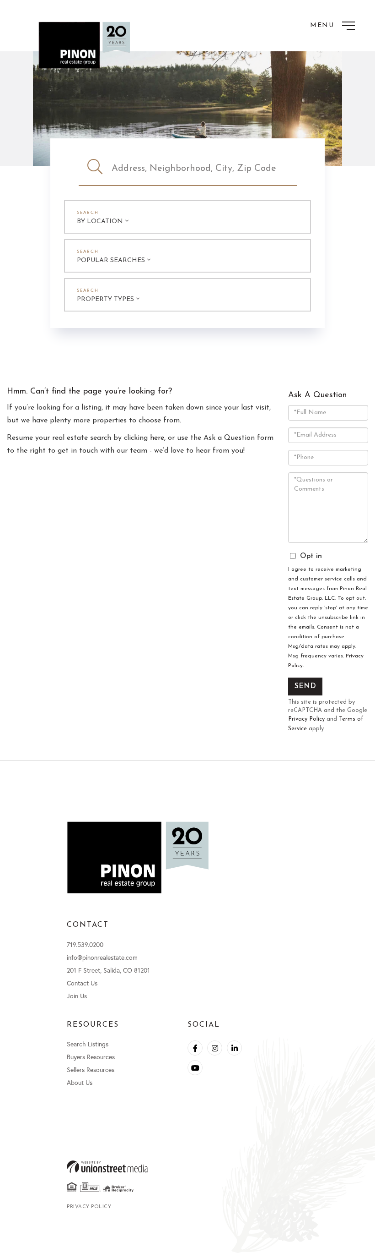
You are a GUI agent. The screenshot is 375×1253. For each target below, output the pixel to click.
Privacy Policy (306, 719)
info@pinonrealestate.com (102, 957)
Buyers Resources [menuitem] (91, 1056)
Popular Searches (111, 260)
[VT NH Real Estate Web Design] (187, 1166)
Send (305, 686)
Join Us (77, 995)
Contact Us (82, 983)
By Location (100, 221)
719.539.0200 (85, 944)
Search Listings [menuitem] (87, 1044)
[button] (95, 168)
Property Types (105, 299)
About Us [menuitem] (79, 1082)
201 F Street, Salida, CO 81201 (108, 970)
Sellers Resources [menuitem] (90, 1069)
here (157, 438)
